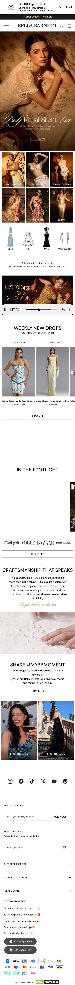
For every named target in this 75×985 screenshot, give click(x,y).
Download (65, 7)
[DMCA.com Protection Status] (47, 982)
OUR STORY (37, 554)
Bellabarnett (28, 982)
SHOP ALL (37, 416)
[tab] (36, 146)
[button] (6, 25)
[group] (19, 376)
